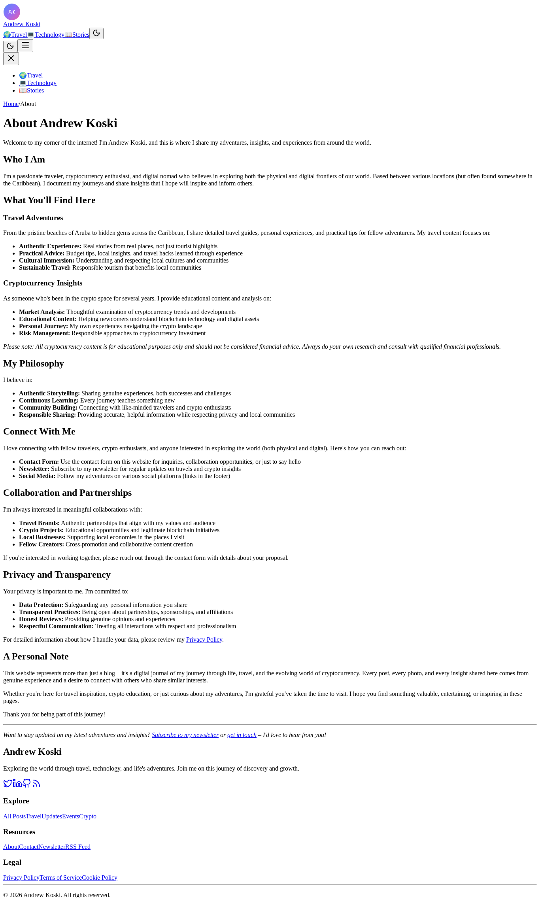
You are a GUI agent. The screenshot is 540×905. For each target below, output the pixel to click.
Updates (52, 816)
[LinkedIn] (17, 785)
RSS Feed (78, 846)
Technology (45, 34)
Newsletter (51, 846)
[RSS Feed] (36, 785)
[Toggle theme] (96, 33)
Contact (28, 846)
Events (70, 816)
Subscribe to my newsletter (185, 734)
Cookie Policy (99, 877)
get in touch (242, 734)
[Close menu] (11, 58)
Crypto (87, 816)
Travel (15, 34)
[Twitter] (8, 785)
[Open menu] (25, 45)
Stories (76, 34)
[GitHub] (27, 785)
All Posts (14, 816)
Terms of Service (61, 877)
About (11, 846)
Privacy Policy (204, 639)
